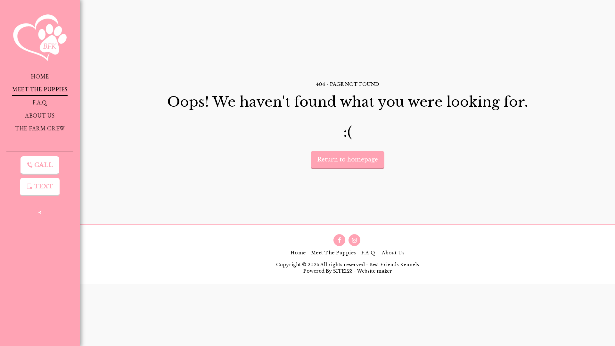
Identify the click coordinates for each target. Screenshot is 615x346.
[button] (40, 212)
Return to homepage (347, 159)
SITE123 (343, 271)
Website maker (374, 271)
